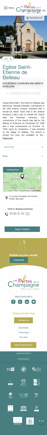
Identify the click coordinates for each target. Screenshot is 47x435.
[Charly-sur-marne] (23, 369)
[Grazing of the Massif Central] (36, 382)
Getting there (13, 169)
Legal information (23, 353)
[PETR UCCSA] (23, 395)
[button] (44, 10)
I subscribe (18, 260)
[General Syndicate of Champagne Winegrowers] (10, 408)
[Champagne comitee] (10, 382)
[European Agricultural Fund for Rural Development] (17, 421)
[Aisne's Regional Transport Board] (36, 395)
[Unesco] (23, 408)
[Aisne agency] (10, 369)
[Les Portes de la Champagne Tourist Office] (29, 7)
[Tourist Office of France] (10, 395)
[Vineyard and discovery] (36, 408)
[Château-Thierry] (36, 369)
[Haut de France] (23, 382)
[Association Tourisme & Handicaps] (30, 421)
